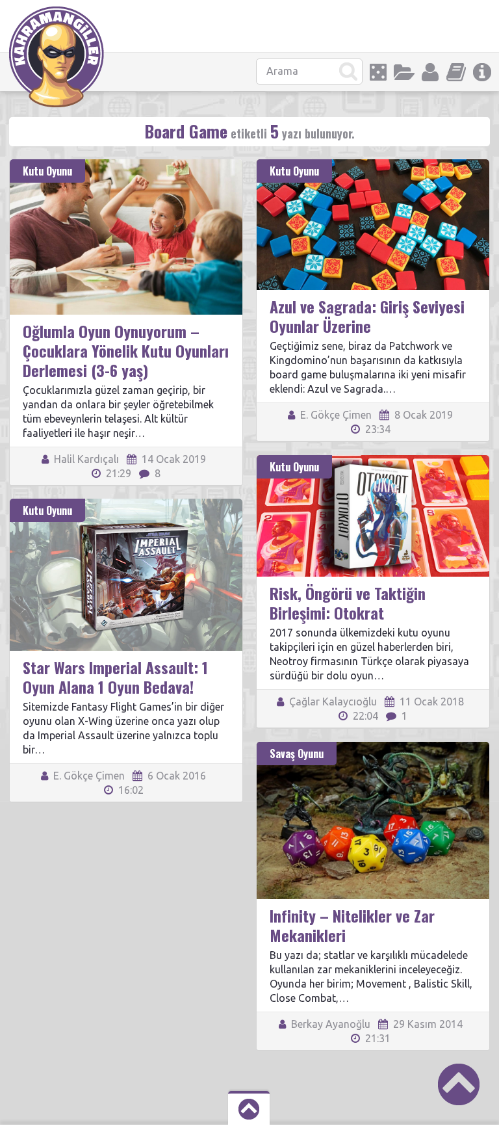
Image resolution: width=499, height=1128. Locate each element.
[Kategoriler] (404, 72)
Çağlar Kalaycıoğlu (332, 701)
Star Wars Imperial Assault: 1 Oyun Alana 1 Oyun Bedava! (115, 676)
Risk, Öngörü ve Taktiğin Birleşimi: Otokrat (348, 602)
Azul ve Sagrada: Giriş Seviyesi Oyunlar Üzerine (367, 316)
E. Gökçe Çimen (335, 415)
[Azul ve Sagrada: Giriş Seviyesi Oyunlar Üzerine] (373, 165)
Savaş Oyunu (297, 753)
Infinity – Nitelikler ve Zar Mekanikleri (352, 925)
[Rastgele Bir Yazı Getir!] (378, 72)
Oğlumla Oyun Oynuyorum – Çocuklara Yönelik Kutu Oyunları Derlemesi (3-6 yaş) (126, 350)
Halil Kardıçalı (85, 459)
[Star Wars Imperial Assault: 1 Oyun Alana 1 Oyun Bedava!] (126, 504)
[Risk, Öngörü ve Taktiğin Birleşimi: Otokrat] (373, 461)
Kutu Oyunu (47, 171)
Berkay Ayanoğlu (329, 1024)
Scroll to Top (459, 1084)
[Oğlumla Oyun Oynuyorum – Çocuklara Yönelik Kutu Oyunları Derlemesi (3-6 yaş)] (126, 165)
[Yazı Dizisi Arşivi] (456, 72)
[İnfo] (482, 72)
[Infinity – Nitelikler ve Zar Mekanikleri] (373, 748)
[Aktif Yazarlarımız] (430, 72)
